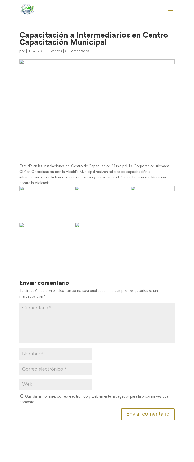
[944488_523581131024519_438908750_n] (97, 198)
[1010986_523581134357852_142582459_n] (97, 235)
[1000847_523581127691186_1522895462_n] (153, 198)
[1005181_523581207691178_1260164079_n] (41, 235)
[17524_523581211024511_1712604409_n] (41, 198)
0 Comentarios (77, 51)
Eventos (55, 51)
